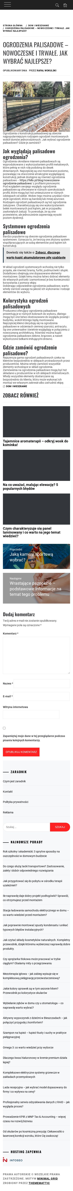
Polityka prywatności (15, 801)
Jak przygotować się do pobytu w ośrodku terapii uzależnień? (32, 883)
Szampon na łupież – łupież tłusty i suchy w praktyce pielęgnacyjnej (34, 1035)
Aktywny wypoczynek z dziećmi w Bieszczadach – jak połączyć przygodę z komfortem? (35, 1020)
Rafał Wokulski (46, 70)
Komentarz (10, 633)
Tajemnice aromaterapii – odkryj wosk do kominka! (35, 443)
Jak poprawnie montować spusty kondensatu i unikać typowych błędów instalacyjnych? (35, 927)
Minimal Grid (47, 1178)
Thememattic (39, 1183)
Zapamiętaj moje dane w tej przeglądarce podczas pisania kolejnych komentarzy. (34, 738)
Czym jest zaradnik (14, 781)
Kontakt (8, 791)
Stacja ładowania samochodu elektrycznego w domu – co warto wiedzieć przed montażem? (36, 912)
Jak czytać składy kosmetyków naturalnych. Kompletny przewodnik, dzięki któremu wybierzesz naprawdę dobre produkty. (36, 944)
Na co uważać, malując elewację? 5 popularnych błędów (30, 487)
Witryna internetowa (15, 707)
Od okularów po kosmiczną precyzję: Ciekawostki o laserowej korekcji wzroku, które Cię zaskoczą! (33, 1133)
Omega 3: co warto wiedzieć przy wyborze (28, 1047)
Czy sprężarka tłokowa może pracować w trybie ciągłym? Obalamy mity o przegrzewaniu (32, 961)
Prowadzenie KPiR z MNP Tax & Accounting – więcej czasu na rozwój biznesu (34, 1119)
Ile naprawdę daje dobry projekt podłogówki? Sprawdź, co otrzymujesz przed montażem (36, 898)
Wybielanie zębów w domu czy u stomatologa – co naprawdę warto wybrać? (33, 1005)
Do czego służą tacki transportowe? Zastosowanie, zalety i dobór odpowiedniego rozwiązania (33, 868)
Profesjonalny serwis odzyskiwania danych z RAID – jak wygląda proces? (36, 1104)
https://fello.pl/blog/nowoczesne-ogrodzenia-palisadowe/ (31, 182)
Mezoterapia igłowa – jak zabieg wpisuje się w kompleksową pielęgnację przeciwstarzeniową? (31, 976)
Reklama (8, 812)
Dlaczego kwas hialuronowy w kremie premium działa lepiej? (35, 1060)
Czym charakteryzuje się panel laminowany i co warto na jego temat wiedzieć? (31, 532)
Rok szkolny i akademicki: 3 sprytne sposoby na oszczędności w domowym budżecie (31, 853)
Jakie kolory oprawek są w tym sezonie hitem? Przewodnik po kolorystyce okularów (30, 990)
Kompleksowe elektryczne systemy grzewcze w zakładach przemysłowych (31, 1074)
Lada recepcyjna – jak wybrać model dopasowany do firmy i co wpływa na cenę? (35, 1089)
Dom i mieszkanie (16, 386)
